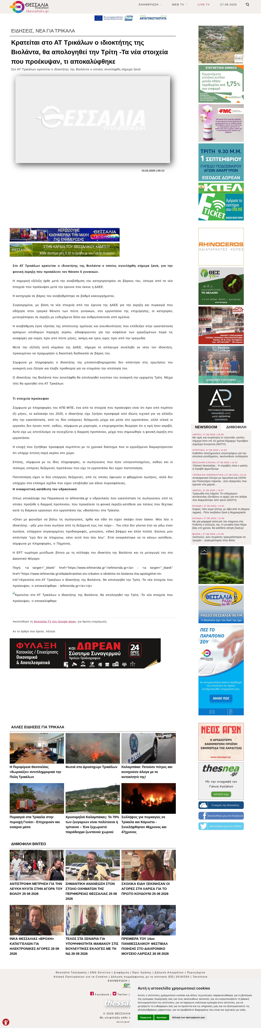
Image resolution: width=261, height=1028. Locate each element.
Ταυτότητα (200, 976)
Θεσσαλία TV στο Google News (55, 621)
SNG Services (100, 972)
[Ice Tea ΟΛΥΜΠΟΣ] (221, 565)
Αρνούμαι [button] (162, 1017)
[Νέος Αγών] (221, 742)
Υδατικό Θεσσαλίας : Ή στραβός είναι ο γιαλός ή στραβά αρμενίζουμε (220, 465)
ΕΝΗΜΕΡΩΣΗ (149, 4)
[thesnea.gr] (221, 781)
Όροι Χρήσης (142, 972)
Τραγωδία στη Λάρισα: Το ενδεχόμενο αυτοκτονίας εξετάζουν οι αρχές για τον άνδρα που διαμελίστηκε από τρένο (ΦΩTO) (219, 495)
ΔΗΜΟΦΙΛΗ (236, 427)
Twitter (122, 994)
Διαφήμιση (121, 972)
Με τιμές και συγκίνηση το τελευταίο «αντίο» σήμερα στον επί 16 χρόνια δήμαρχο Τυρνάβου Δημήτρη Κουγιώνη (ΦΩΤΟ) (220, 439)
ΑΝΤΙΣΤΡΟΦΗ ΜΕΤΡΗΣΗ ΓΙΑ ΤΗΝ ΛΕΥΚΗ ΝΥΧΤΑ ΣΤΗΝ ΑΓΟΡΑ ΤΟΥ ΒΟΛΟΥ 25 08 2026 (36, 889)
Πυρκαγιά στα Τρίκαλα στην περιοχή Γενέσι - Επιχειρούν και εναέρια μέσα (35, 822)
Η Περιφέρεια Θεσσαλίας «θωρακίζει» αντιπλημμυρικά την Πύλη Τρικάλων (35, 772)
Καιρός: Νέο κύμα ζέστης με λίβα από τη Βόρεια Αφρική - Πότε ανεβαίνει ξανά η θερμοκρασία (220, 509)
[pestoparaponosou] (221, 670)
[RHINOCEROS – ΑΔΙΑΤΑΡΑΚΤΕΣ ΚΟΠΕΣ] (221, 247)
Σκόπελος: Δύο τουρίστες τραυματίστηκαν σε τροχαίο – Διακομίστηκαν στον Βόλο (219, 537)
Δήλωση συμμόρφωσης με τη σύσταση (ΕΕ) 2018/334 (150, 976)
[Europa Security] (85, 653)
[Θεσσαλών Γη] (65, 250)
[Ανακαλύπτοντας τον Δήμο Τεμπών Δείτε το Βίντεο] (221, 44)
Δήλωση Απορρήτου (169, 972)
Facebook (101, 994)
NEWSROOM (206, 427)
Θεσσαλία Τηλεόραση (71, 972)
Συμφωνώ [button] (145, 1017)
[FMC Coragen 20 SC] (221, 123)
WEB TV (178, 4)
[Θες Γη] (221, 286)
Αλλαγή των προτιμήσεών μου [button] (188, 1017)
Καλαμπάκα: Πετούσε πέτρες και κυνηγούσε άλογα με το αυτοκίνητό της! (146, 772)
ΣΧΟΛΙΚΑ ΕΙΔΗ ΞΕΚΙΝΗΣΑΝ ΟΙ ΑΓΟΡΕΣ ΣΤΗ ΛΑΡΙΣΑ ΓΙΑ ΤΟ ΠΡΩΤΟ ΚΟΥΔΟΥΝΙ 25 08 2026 (145, 889)
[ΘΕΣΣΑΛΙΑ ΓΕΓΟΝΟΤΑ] (65, 235)
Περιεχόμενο (196, 972)
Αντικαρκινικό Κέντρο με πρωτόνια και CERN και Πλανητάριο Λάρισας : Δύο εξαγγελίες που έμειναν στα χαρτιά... (219, 480)
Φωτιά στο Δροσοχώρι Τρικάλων (91, 767)
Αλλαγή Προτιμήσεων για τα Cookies (81, 976)
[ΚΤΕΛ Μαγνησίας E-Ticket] (221, 201)
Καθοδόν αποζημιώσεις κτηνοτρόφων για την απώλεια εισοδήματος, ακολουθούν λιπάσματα (220, 453)
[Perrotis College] (221, 364)
